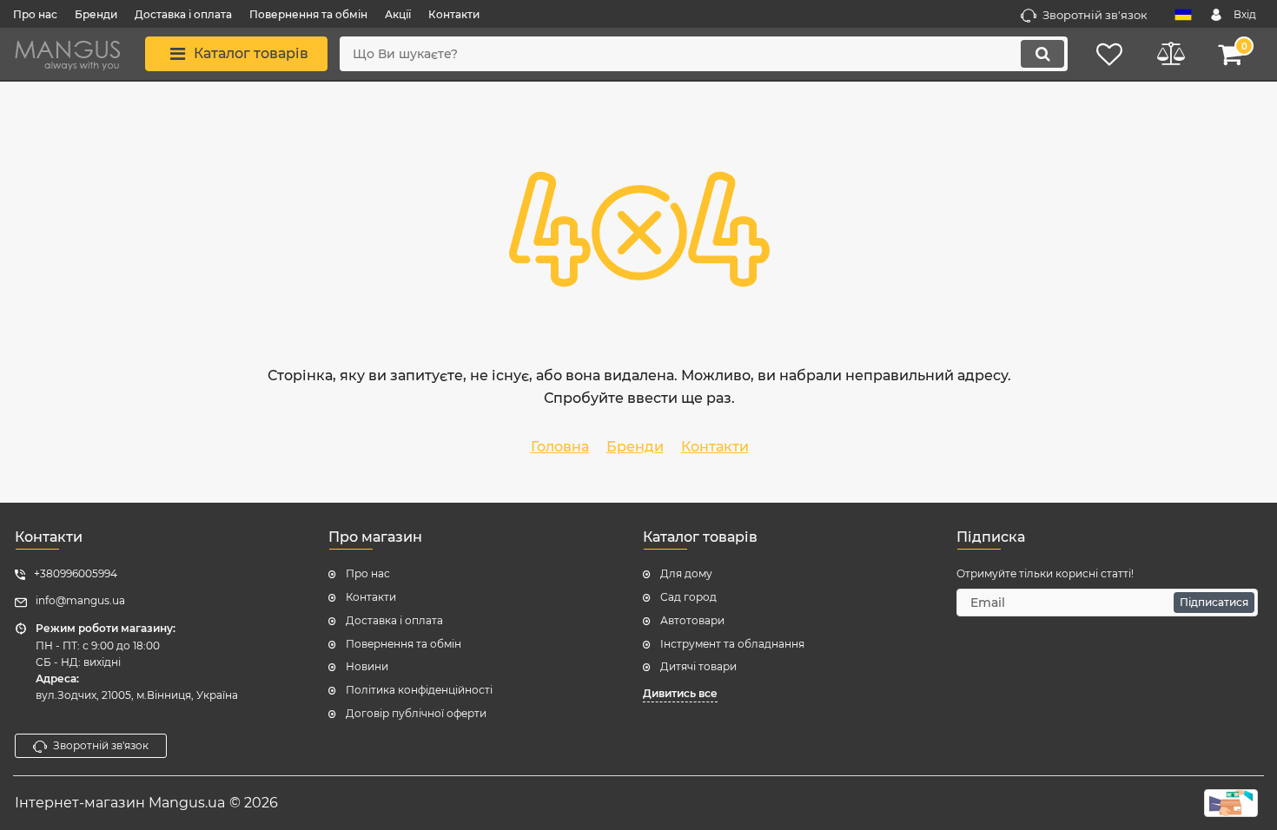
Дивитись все (680, 693)
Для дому (686, 573)
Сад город (688, 596)
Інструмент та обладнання (732, 643)
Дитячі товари (698, 666)
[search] (1042, 54)
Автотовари (692, 620)
